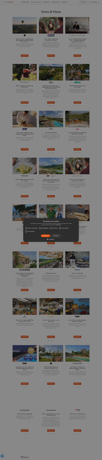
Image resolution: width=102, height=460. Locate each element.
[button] (51, 239)
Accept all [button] (45, 235)
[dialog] (51, 230)
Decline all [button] (56, 235)
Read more (58, 224)
